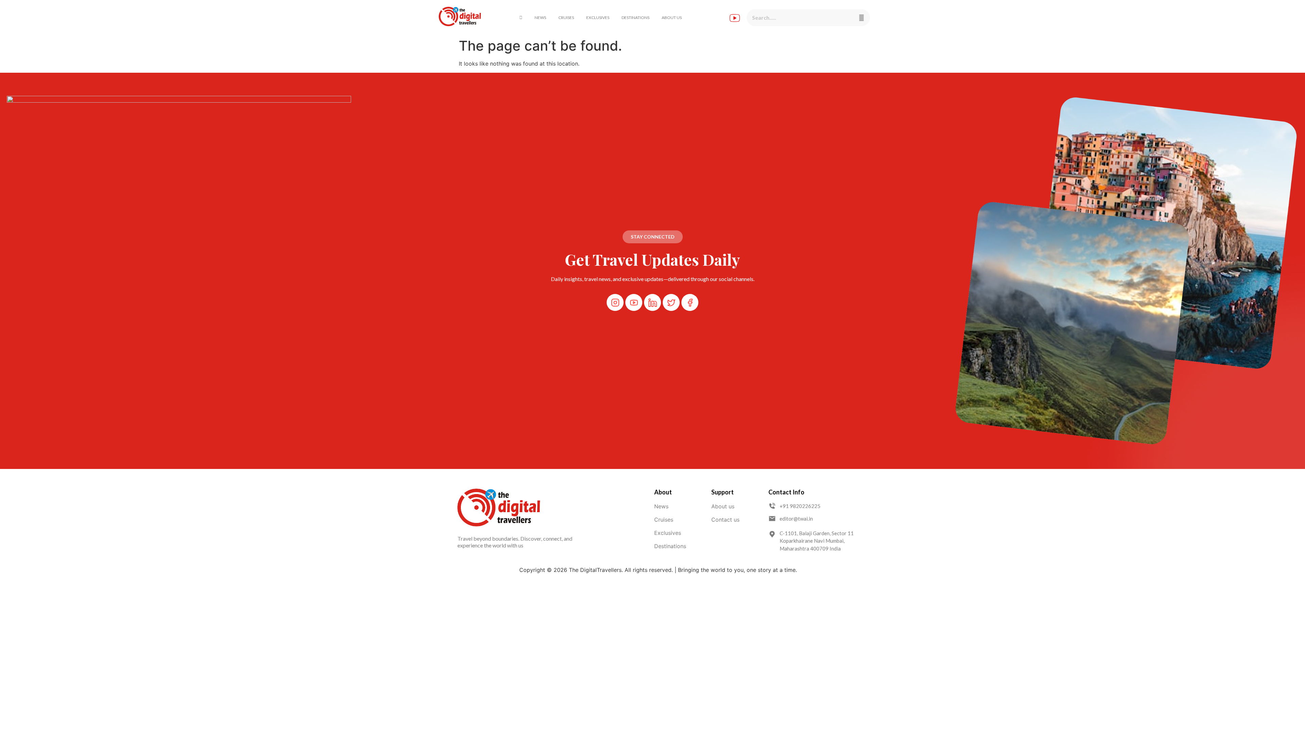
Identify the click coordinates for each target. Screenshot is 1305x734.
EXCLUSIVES (597, 17)
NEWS (540, 17)
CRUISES (566, 17)
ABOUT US (672, 17)
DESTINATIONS (635, 17)
